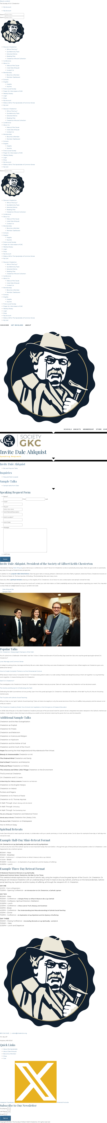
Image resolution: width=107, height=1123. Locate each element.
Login (5, 96)
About (28, 325)
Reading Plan (11, 56)
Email (2, 1114)
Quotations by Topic (13, 51)
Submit (5, 559)
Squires (9, 86)
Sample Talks (8, 481)
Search (2, 14)
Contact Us (10, 70)
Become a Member (13, 75)
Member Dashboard (13, 77)
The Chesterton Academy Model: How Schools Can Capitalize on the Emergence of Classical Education (33, 707)
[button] (53, 652)
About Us (6, 63)
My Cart (5, 105)
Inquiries (6, 473)
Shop (5, 98)
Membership (7, 72)
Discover (5, 325)
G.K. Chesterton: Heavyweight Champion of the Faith (17, 652)
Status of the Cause (13, 65)
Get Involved (17, 325)
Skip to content (5, 1)
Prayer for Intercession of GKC (13, 91)
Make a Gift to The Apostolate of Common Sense (19, 103)
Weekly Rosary (8, 93)
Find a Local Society (9, 89)
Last (46, 499)
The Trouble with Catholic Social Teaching (13, 697)
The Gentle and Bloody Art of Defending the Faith (16, 688)
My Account (7, 7)
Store (99, 429)
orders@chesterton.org (19, 1033)
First (24, 499)
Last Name (3, 1111)
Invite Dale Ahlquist (13, 68)
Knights (9, 84)
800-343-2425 (4, 1033)
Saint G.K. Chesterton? (7, 681)
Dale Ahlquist (17, 568)
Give (105, 429)
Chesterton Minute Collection (16, 58)
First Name (3, 1108)
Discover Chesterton (10, 47)
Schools (5, 79)
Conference (7, 61)
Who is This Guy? (12, 49)
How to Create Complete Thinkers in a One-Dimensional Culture (21, 671)
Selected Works (12, 54)
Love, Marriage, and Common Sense (11, 661)
